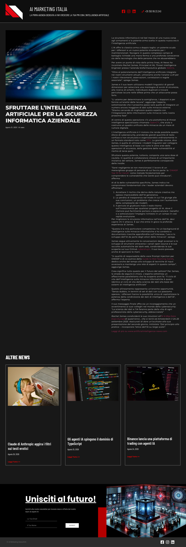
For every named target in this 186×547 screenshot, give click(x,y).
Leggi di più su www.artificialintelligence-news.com (139, 331)
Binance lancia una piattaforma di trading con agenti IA (149, 440)
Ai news (21, 127)
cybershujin (144, 249)
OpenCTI (154, 122)
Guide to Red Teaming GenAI (157, 259)
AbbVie (170, 68)
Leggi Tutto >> (14, 462)
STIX (148, 140)
